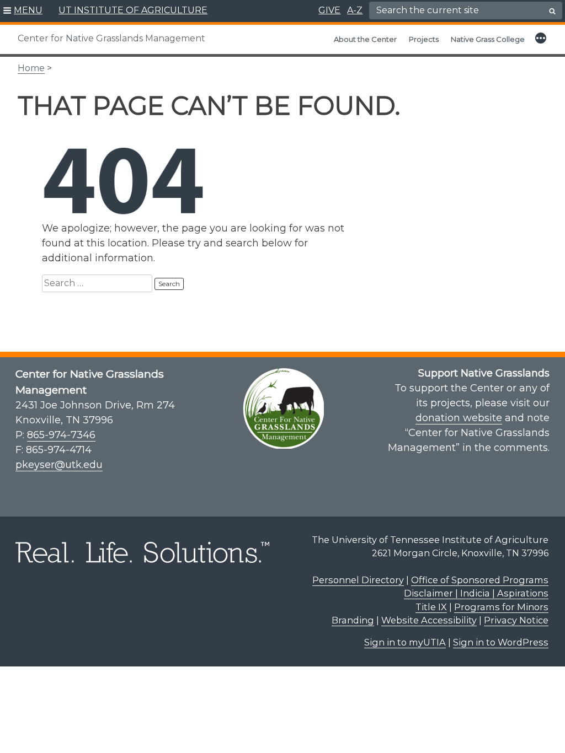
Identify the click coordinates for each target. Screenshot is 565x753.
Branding (353, 620)
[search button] (552, 11)
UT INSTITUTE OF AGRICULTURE (132, 10)
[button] (23, 11)
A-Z (355, 10)
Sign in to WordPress (500, 642)
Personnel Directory (358, 579)
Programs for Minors (501, 606)
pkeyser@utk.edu (59, 465)
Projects (424, 39)
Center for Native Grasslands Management (111, 38)
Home (31, 68)
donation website (458, 418)
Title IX (431, 606)
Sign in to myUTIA (405, 642)
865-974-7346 (61, 435)
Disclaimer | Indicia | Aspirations (476, 593)
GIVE (329, 10)
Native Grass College (488, 39)
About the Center (365, 39)
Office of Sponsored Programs (479, 579)
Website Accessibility (429, 620)
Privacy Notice (516, 620)
